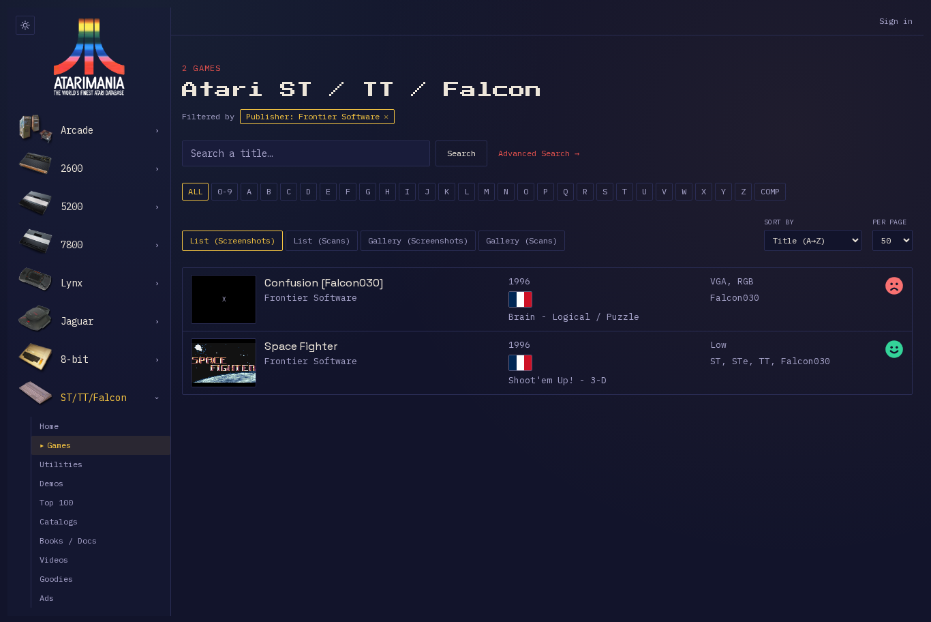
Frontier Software (310, 297)
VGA (718, 281)
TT (764, 361)
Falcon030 (734, 297)
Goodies (56, 579)
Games (55, 445)
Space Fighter (300, 346)
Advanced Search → (538, 153)
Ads (47, 598)
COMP (770, 191)
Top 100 (56, 502)
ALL (195, 191)
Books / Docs (68, 540)
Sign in (896, 21)
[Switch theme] (25, 25)
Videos (54, 559)
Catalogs (59, 521)
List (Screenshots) (232, 240)
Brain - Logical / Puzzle (573, 317)
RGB (745, 281)
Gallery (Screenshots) (418, 240)
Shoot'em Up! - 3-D (557, 380)
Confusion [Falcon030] (323, 283)
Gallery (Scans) (522, 240)
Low (718, 345)
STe (740, 361)
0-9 (224, 191)
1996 (519, 281)
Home (49, 426)
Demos (51, 483)
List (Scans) (321, 240)
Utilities (61, 464)
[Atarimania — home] (89, 57)
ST (715, 361)
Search (461, 153)
